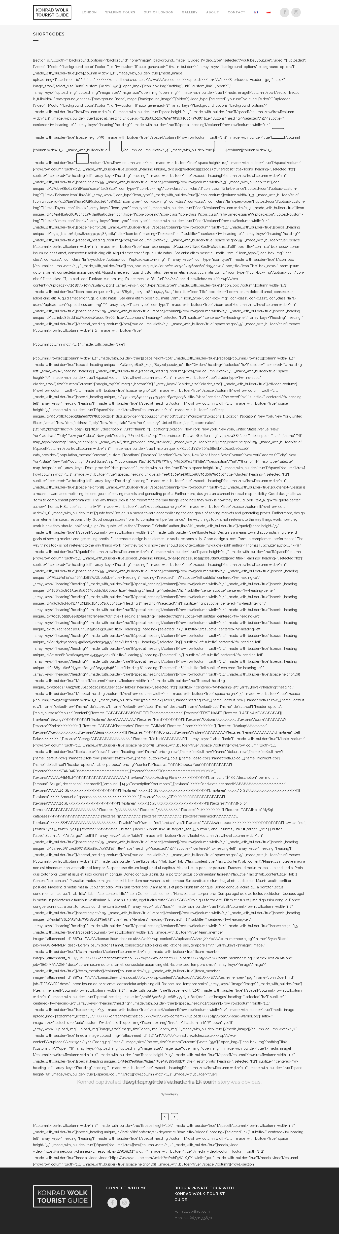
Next (174, 1116)
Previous (165, 1116)
